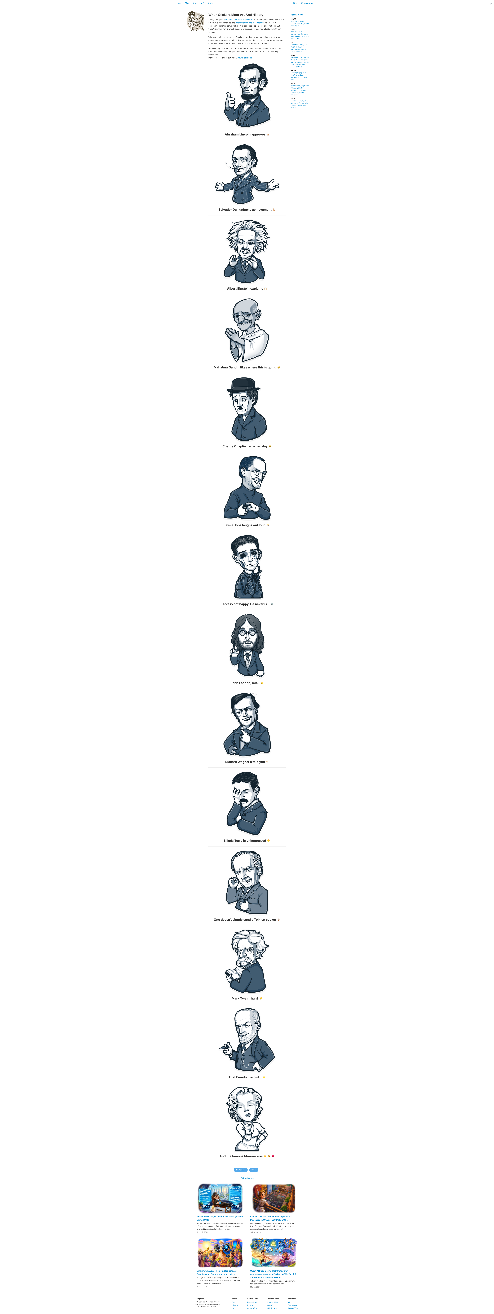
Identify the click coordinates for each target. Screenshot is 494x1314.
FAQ (187, 3)
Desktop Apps (273, 1299)
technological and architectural (250, 23)
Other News (247, 1178)
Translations (293, 1305)
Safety (211, 3)
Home (178, 3)
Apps (195, 3)
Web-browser (272, 1308)
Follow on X (309, 3)
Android (250, 1305)
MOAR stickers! (245, 58)
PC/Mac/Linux (273, 1302)
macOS (270, 1305)
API (202, 3)
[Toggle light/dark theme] (490, 3)
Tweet (254, 1170)
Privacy (235, 1305)
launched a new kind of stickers (238, 19)
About (234, 1299)
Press (234, 1308)
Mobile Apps (252, 1299)
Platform (292, 1299)
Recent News (297, 15)
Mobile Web (252, 1308)
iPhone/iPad (252, 1302)
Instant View (293, 1308)
